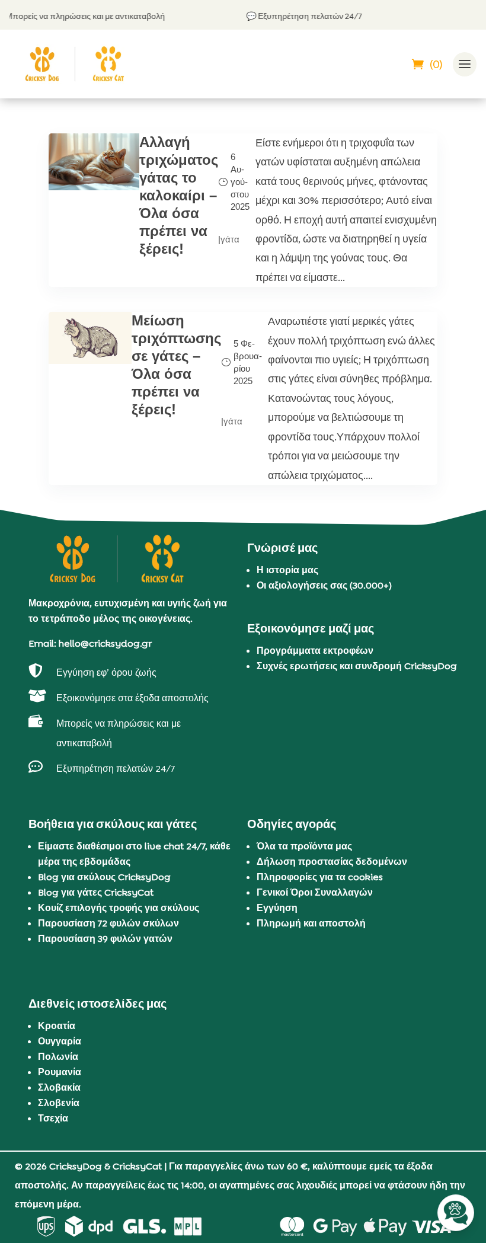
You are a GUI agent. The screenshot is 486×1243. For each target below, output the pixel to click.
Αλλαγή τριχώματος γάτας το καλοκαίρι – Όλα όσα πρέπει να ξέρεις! (178, 195)
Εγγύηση (277, 908)
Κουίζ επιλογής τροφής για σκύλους (118, 908)
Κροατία (56, 1026)
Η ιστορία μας (287, 570)
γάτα (229, 239)
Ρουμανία (59, 1072)
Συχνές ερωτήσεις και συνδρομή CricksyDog (357, 666)
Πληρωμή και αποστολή (311, 923)
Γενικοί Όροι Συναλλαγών (315, 892)
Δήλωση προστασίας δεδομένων (332, 861)
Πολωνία (58, 1056)
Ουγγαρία (59, 1041)
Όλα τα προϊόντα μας (304, 846)
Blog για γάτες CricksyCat (96, 892)
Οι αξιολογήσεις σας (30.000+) (324, 585)
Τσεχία (53, 1118)
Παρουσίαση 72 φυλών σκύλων (108, 923)
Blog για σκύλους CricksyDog (104, 877)
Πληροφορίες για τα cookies (320, 877)
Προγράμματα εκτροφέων (315, 650)
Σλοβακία (59, 1087)
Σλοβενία (58, 1103)
